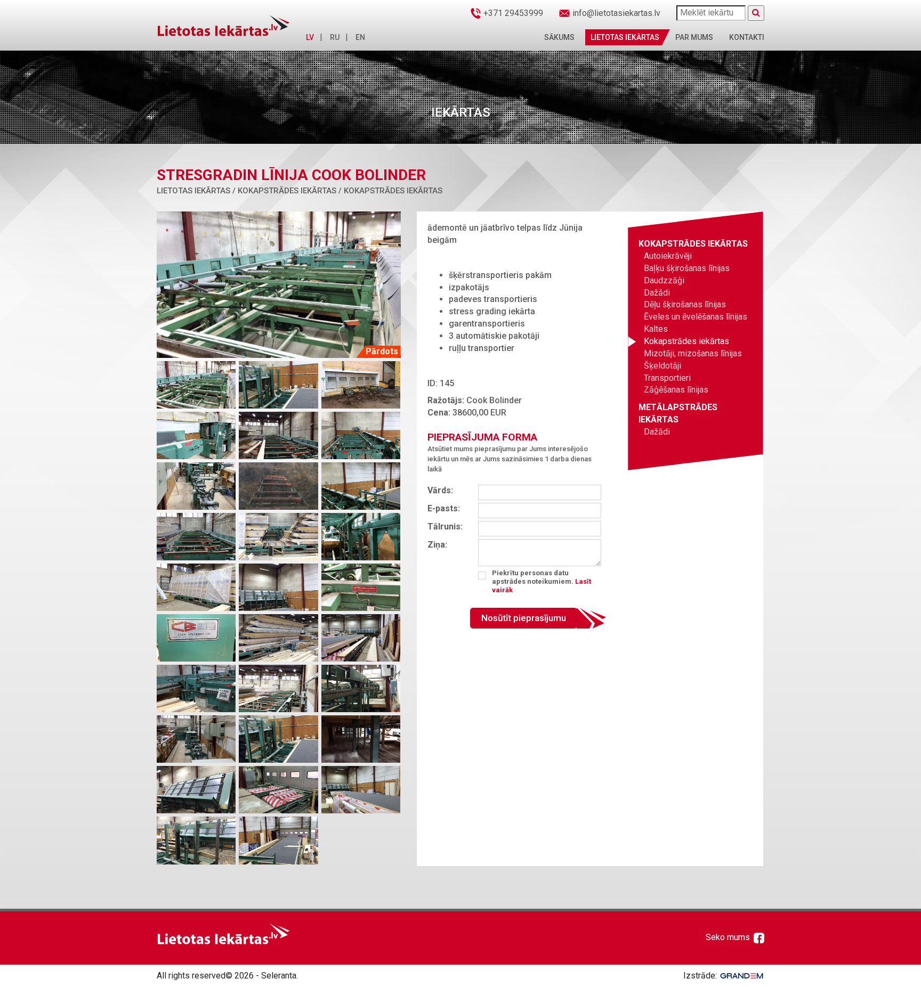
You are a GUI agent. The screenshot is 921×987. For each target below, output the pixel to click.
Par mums (694, 37)
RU (335, 37)
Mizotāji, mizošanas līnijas (693, 353)
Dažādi (657, 293)
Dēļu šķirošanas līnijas (685, 304)
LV (310, 37)
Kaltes (656, 329)
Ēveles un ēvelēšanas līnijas (695, 317)
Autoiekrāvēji (668, 256)
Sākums (559, 37)
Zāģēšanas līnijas (676, 390)
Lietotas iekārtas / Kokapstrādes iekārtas (246, 190)
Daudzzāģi (664, 280)
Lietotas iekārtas (625, 37)
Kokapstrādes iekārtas (686, 341)
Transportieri (667, 378)
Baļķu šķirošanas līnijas (687, 268)
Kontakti (746, 37)
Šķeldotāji (662, 366)
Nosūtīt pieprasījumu (523, 618)
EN (360, 37)
